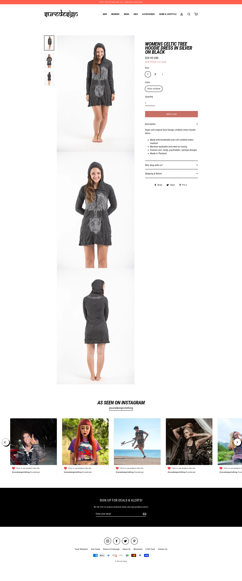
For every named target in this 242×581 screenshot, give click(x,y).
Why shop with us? (154, 165)
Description (150, 124)
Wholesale (137, 549)
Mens (126, 14)
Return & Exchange (111, 549)
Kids (136, 14)
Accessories (148, 14)
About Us (126, 549)
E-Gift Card (150, 549)
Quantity (149, 96)
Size (147, 67)
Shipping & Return (153, 173)
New (105, 14)
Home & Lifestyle (167, 14)
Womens (115, 14)
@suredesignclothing (121, 408)
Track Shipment (81, 549)
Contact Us (162, 549)
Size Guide (95, 549)
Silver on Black (153, 88)
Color (147, 82)
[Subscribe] (144, 514)
